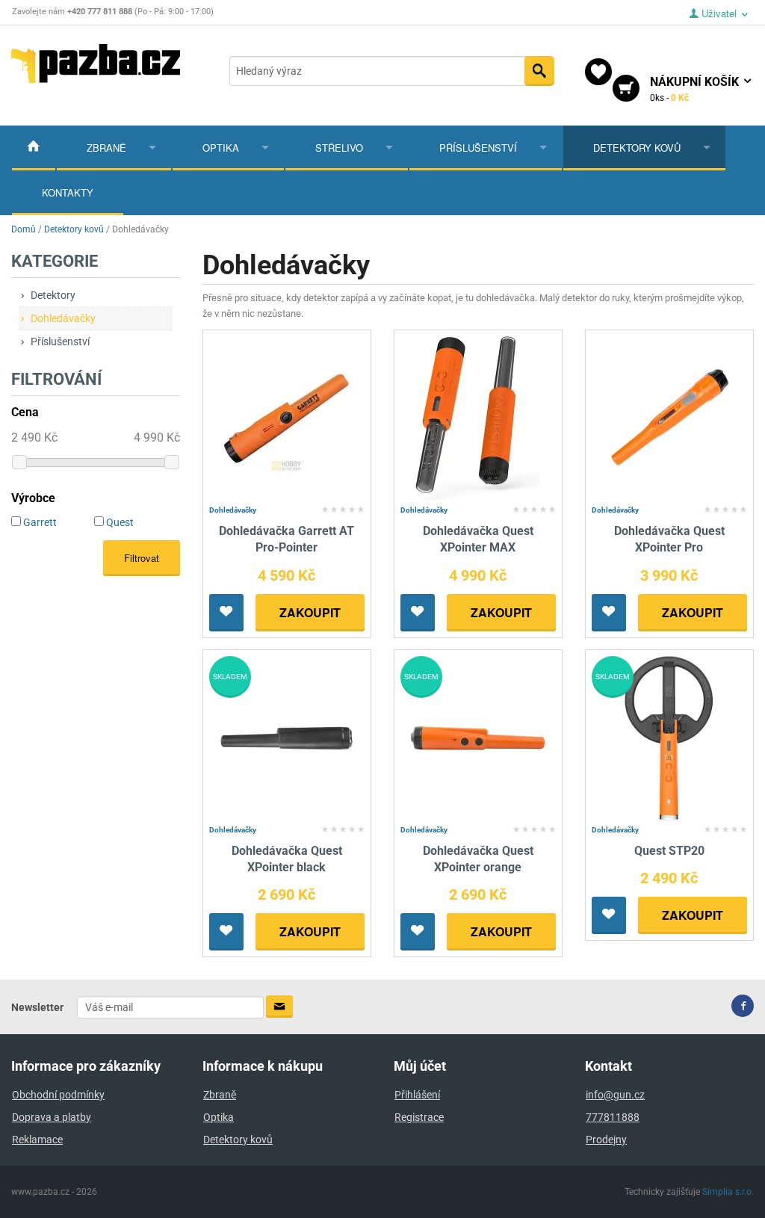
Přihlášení (417, 1095)
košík (696, 89)
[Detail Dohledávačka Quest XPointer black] (286, 737)
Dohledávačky (63, 318)
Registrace (419, 1117)
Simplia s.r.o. (728, 1192)
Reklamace (37, 1140)
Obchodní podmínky (58, 1095)
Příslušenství (478, 147)
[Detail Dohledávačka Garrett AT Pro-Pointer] (286, 417)
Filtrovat (141, 558)
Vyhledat (539, 71)
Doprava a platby (51, 1117)
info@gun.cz (615, 1095)
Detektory (53, 295)
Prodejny (606, 1140)
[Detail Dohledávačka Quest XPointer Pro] (669, 417)
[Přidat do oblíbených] (226, 612)
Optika (220, 147)
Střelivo (339, 147)
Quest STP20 (669, 851)
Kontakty (67, 192)
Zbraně (106, 147)
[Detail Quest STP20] (669, 737)
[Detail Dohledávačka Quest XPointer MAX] (478, 417)
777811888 (612, 1117)
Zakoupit (310, 612)
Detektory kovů (637, 147)
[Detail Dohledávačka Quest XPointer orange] (478, 737)
